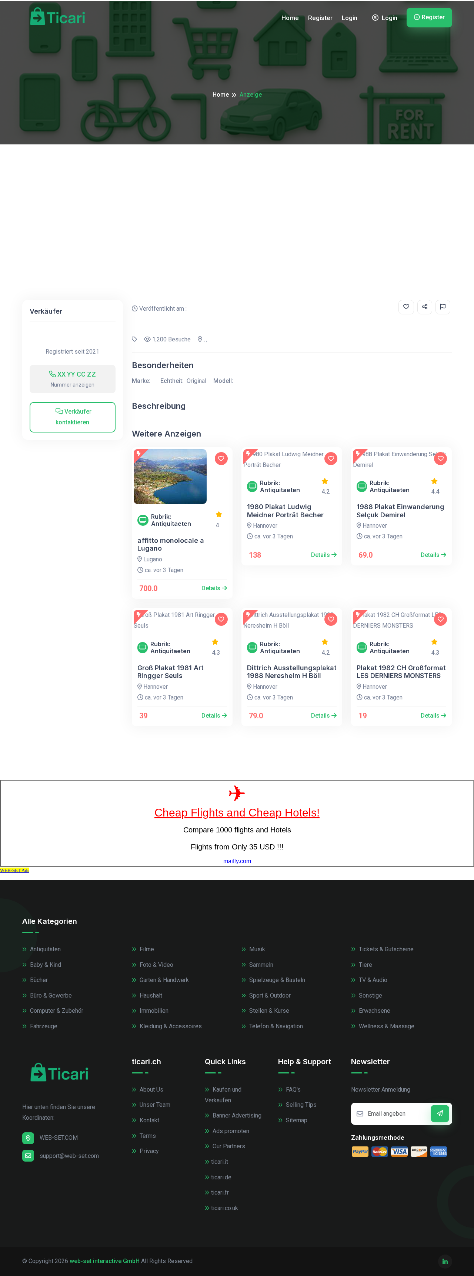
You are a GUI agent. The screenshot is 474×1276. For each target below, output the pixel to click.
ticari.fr (220, 1192)
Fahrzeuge (43, 1026)
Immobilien (153, 1010)
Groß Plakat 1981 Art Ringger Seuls (170, 672)
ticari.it (219, 1161)
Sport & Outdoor (269, 995)
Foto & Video (155, 964)
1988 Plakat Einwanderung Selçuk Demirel (400, 511)
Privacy (148, 1151)
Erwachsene (373, 1010)
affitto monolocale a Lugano (170, 544)
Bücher (38, 979)
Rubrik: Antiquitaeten (171, 520)
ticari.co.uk (224, 1208)
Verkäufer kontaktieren (73, 417)
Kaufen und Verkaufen (223, 1095)
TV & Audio (372, 979)
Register (320, 17)
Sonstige (369, 995)
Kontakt (148, 1120)
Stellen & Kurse (268, 1010)
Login (349, 17)
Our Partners (228, 1146)
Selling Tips (300, 1104)
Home (290, 17)
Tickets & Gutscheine (385, 949)
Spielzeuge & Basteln (276, 979)
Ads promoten (230, 1131)
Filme (146, 949)
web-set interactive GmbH (105, 1261)
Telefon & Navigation (275, 1026)
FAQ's (292, 1089)
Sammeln (260, 964)
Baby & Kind (45, 964)
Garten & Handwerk (163, 979)
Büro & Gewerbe (50, 995)
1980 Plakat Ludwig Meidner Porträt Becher (285, 511)
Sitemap (295, 1120)
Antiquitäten (45, 949)
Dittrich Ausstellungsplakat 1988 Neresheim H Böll (292, 672)
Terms (147, 1135)
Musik (256, 949)
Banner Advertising (236, 1115)
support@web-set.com (69, 1155)
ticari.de (221, 1177)
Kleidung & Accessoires (170, 1026)
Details (211, 588)
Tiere (364, 964)
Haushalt (150, 995)
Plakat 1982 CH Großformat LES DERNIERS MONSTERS (401, 672)
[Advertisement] (237, 200)
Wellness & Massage (385, 1026)
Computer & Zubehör (56, 1010)
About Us (150, 1089)
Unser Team (154, 1104)
